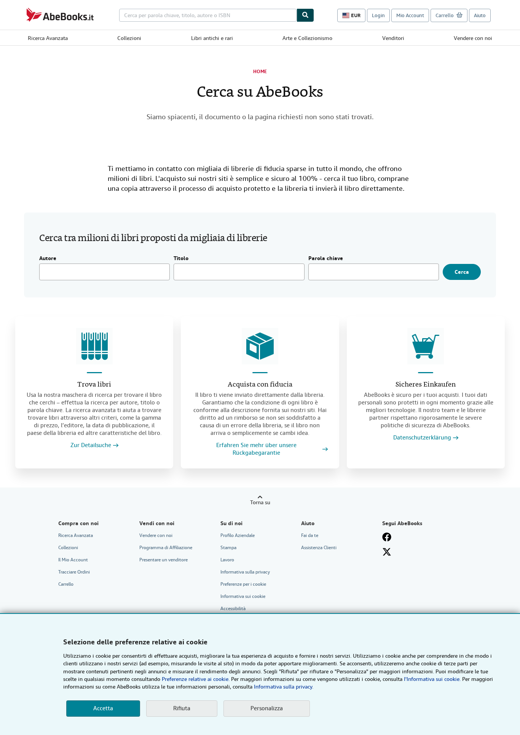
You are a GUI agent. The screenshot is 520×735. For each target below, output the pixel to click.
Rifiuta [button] (181, 708)
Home (260, 72)
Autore (47, 259)
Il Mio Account (73, 560)
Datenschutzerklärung (422, 437)
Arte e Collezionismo (307, 38)
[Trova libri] (94, 346)
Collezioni (129, 38)
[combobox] (208, 15)
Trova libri (94, 385)
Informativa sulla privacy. (283, 686)
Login (378, 15)
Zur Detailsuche (90, 445)
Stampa (228, 548)
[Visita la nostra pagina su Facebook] (386, 536)
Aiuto (480, 15)
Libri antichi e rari (212, 38)
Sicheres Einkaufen (426, 385)
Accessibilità (233, 609)
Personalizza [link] (266, 708)
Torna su (260, 502)
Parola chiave (325, 259)
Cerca (462, 271)
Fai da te (309, 535)
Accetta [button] (103, 708)
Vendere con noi (473, 38)
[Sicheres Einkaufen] (425, 346)
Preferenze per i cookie (243, 584)
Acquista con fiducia (260, 385)
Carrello (65, 584)
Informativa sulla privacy (245, 572)
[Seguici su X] (386, 551)
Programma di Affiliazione (165, 548)
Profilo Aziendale (237, 535)
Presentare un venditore (163, 560)
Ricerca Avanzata (48, 38)
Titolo (181, 259)
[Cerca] (305, 15)
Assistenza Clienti (319, 548)
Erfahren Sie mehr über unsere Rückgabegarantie (256, 449)
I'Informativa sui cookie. (432, 679)
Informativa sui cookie (242, 596)
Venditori (393, 38)
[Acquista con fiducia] (260, 346)
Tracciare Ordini (74, 572)
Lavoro (227, 560)
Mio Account (410, 15)
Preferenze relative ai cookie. (196, 679)
